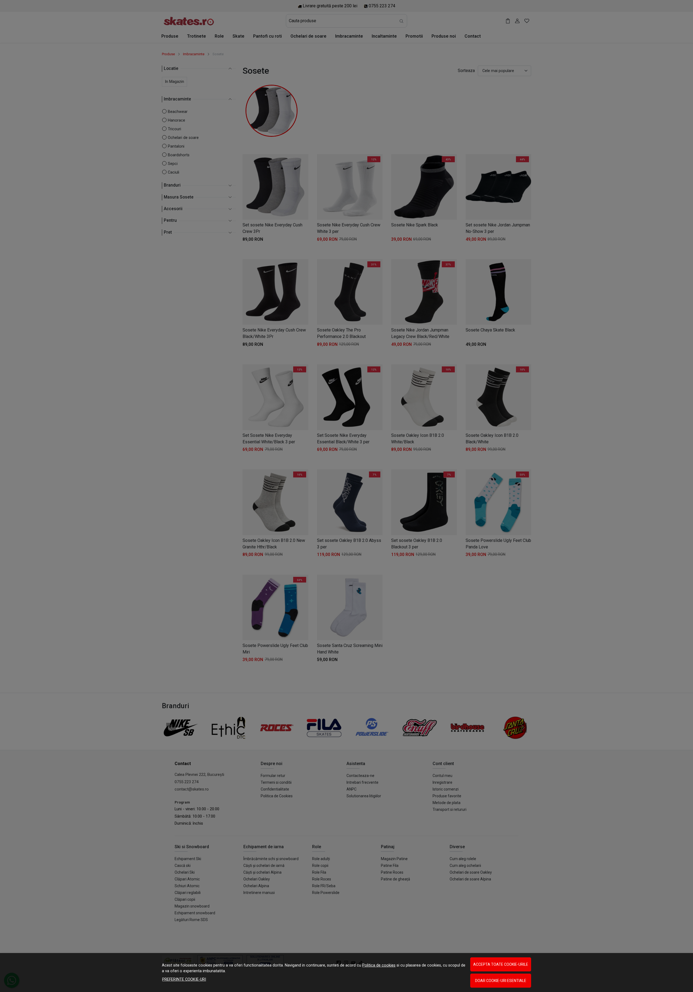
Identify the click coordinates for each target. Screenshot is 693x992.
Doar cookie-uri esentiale (500, 980)
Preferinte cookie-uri (184, 979)
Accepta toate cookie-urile (500, 964)
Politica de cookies (378, 965)
